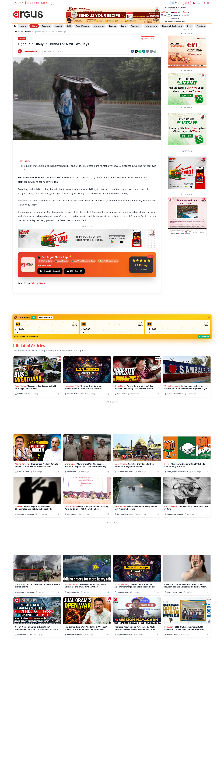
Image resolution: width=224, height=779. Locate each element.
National (23, 26)
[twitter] (136, 51)
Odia (187, 3)
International (99, 26)
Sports (123, 26)
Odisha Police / (71, 506)
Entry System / (121, 464)
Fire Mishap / (20, 584)
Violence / (19, 506)
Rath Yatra (46, 26)
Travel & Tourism (82, 26)
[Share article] (58, 393)
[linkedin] (143, 51)
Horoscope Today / (73, 386)
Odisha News (37, 283)
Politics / (168, 464)
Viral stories (201, 26)
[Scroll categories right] (209, 26)
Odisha (34, 26)
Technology (135, 26)
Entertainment (151, 26)
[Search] (199, 3)
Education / (169, 627)
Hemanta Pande (31, 51)
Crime (189, 26)
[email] (147, 51)
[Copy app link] (151, 51)
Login (206, 3)
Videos (18, 3)
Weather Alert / (121, 506)
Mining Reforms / (22, 464)
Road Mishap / (21, 386)
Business (112, 26)
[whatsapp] (140, 51)
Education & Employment (172, 26)
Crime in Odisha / (172, 506)
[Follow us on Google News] (154, 51)
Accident (58, 26)
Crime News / (120, 386)
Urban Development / (173, 386)
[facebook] (132, 51)
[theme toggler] (194, 3)
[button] (46, 327)
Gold (69, 26)
